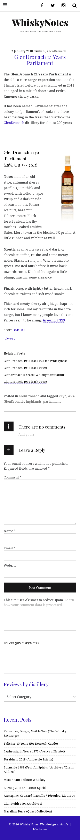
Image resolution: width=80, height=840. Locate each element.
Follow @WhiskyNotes (21, 643)
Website (10, 565)
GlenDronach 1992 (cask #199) (25, 368)
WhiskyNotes (40, 22)
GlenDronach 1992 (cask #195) (25, 382)
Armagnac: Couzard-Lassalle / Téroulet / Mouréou (39, 795)
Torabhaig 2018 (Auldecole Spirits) (28, 759)
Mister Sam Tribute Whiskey (24, 780)
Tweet (10, 338)
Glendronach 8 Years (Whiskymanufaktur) (34, 375)
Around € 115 (54, 320)
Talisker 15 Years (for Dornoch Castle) (31, 743)
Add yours (26, 434)
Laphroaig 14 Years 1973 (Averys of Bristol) (34, 751)
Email (9, 548)
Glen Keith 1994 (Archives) (23, 803)
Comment (12, 477)
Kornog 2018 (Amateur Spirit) (25, 788)
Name (10, 531)
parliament (52, 401)
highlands (33, 401)
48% (71, 396)
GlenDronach (56, 51)
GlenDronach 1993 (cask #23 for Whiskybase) (36, 361)
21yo (62, 396)
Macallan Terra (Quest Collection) (28, 811)
